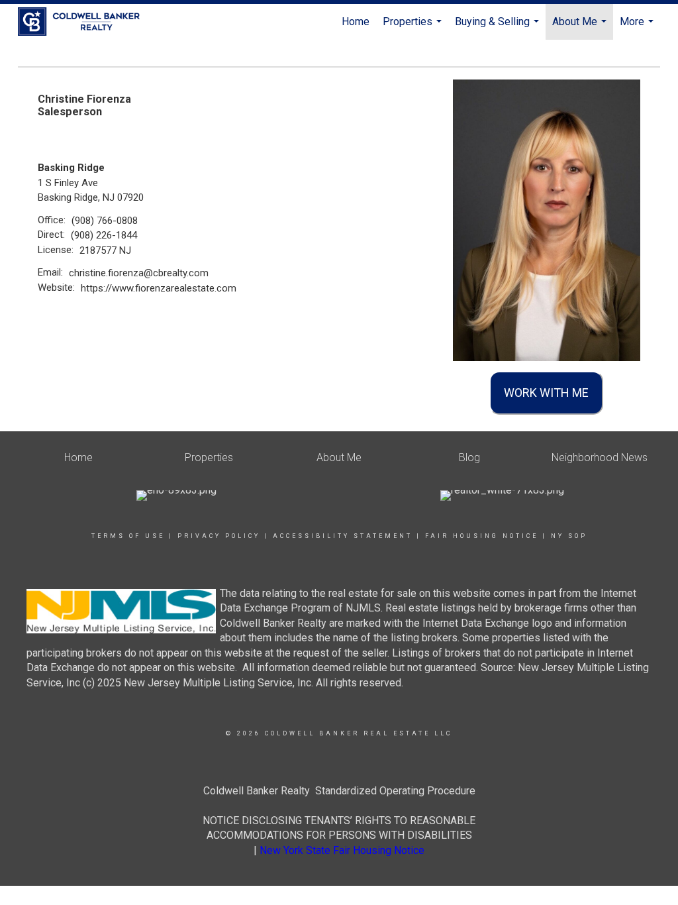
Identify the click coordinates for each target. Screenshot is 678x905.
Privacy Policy (218, 536)
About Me (581, 27)
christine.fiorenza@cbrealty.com (139, 273)
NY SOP (569, 536)
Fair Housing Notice (481, 536)
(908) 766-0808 (105, 221)
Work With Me (546, 392)
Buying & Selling (498, 27)
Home (355, 21)
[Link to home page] (85, 22)
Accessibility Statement (342, 536)
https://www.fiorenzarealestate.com (158, 288)
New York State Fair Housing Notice (342, 850)
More (638, 27)
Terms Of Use (128, 536)
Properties (414, 27)
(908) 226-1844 (104, 235)
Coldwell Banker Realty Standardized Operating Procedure (339, 790)
